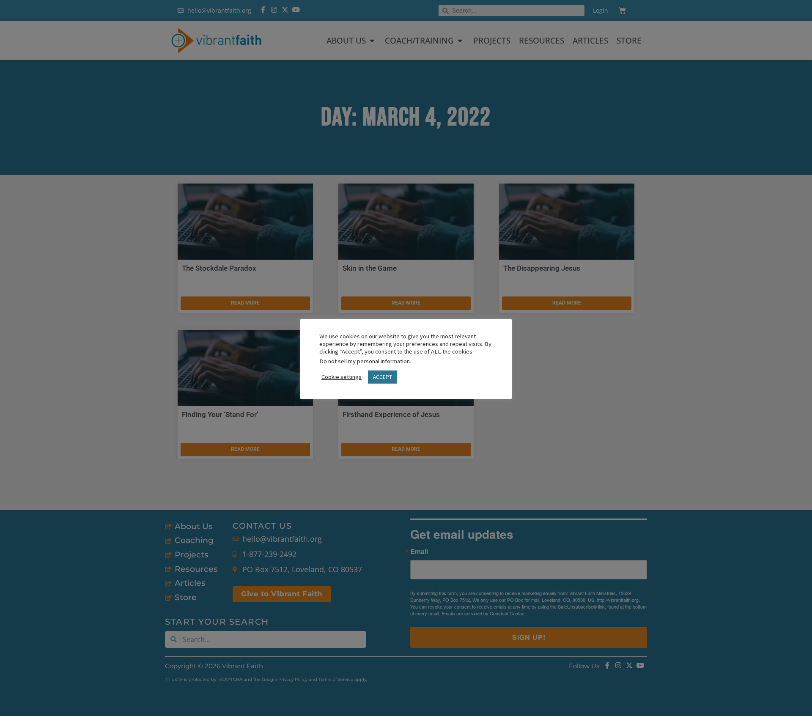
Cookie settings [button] (341, 377)
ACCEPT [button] (382, 377)
